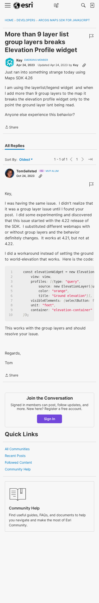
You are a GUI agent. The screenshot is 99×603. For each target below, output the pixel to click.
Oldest (25, 159)
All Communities (17, 449)
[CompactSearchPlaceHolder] (83, 5)
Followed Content (18, 462)
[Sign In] (92, 5)
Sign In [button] (49, 419)
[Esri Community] (23, 5)
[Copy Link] (84, 65)
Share (11, 127)
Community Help (18, 469)
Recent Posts (15, 456)
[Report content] (91, 36)
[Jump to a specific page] (90, 159)
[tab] (14, 145)
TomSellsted (26, 171)
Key (19, 60)
